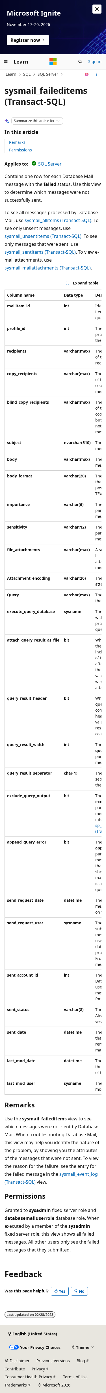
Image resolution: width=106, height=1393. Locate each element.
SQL (27, 74)
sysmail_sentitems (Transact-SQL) (40, 252)
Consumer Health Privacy (28, 1376)
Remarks (17, 142)
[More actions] (96, 74)
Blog (81, 1360)
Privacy (38, 1369)
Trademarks (16, 1385)
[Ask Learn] (87, 74)
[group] (53, 692)
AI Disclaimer (17, 1360)
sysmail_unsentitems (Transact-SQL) (43, 236)
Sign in (94, 61)
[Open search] (80, 61)
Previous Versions (53, 1360)
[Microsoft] (53, 61)
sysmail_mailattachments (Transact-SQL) (48, 268)
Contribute (15, 1369)
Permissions (20, 150)
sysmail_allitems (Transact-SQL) (58, 220)
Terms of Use (75, 1376)
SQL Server (48, 74)
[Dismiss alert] (96, 9)
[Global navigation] (5, 61)
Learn (11, 74)
